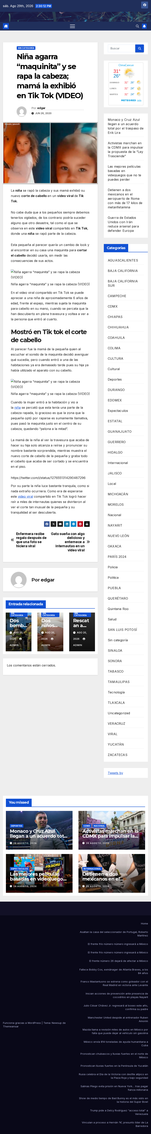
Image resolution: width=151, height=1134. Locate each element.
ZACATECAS (117, 755)
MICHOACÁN (118, 494)
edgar (41, 108)
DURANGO (116, 390)
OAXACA (114, 546)
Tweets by (115, 773)
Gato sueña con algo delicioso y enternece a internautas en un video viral (68, 542)
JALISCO (115, 473)
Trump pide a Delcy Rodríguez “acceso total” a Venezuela (119, 1112)
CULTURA (115, 358)
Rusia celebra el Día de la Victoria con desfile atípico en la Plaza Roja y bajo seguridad (113, 1076)
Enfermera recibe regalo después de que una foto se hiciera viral (31, 540)
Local (112, 484)
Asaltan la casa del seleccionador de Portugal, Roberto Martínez (114, 933)
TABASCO (115, 671)
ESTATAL (115, 421)
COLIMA (114, 348)
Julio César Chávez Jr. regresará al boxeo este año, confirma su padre (116, 1007)
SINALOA (115, 650)
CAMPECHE (117, 296)
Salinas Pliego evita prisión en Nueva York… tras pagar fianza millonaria (114, 1088)
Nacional (114, 515)
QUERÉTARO (118, 598)
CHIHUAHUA (118, 327)
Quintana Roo (118, 609)
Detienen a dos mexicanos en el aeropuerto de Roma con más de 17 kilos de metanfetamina (125, 198)
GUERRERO (117, 442)
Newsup (57, 1022)
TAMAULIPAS (119, 682)
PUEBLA (114, 588)
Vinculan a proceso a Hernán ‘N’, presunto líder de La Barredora (115, 1124)
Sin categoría (26, 48)
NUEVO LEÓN (118, 536)
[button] (137, 26)
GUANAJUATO (120, 431)
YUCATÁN (116, 744)
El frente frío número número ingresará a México (118, 943)
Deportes (115, 379)
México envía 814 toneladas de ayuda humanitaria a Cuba (116, 1043)
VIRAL (112, 734)
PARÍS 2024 (117, 557)
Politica (113, 577)
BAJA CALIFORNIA (123, 271)
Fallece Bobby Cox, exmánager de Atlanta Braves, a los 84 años (113, 971)
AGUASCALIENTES (123, 260)
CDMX (113, 306)
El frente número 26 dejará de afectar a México (118, 960)
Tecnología (116, 692)
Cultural (114, 369)
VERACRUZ (116, 724)
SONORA (115, 661)
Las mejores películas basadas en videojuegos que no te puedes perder (39, 879)
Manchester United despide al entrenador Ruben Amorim (118, 1019)
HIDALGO (115, 452)
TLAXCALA (116, 703)
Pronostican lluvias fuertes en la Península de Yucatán (114, 1065)
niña (17, 407)
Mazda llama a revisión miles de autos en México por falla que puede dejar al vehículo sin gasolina (115, 1031)
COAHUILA (116, 338)
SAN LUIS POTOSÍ (122, 630)
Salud (112, 619)
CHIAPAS (115, 317)
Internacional (118, 463)
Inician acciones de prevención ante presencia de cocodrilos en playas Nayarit (117, 995)
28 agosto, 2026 (25, 843)
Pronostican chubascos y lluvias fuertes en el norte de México (114, 1055)
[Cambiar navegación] (72, 26)
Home (144, 923)
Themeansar (11, 1026)
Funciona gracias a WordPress (22, 1022)
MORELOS (116, 504)
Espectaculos (118, 411)
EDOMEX (115, 400)
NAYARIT (115, 525)
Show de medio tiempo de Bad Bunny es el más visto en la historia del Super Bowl (113, 1100)
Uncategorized (119, 713)
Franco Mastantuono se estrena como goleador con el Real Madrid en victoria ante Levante (114, 983)
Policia (113, 567)
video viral (25, 496)
